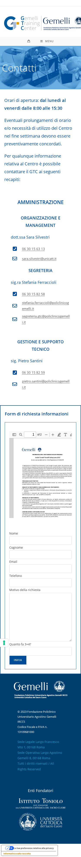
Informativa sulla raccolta (17, 853)
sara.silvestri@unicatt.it (39, 258)
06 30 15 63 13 (33, 249)
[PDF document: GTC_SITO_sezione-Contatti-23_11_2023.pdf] (40, 474)
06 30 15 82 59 (33, 372)
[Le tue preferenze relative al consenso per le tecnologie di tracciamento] (4, 643)
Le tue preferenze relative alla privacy (34, 848)
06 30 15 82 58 (33, 294)
